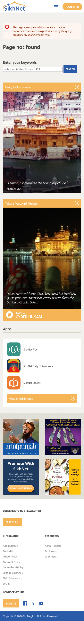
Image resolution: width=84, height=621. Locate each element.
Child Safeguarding (12, 578)
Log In (6, 583)
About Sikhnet (10, 545)
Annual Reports (53, 545)
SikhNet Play (30, 349)
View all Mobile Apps (20, 398)
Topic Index (50, 556)
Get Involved (51, 551)
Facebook (25, 603)
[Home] (14, 6)
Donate (72, 7)
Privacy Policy (10, 556)
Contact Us (8, 551)
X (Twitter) (33, 603)
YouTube (41, 603)
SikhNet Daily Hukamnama (38, 366)
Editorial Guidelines (12, 572)
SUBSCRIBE (12, 522)
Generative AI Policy (13, 567)
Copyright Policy (11, 562)
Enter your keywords (20, 62)
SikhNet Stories (31, 382)
